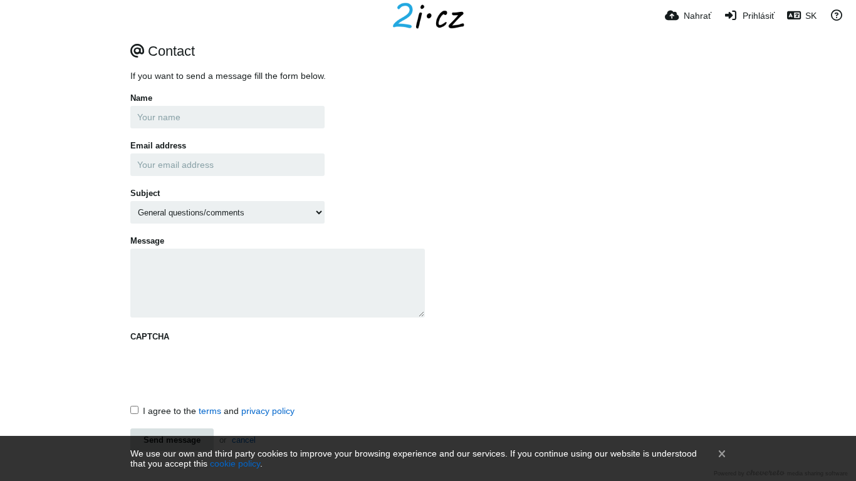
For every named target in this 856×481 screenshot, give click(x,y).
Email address (158, 145)
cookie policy (235, 463)
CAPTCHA (149, 336)
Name (141, 98)
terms (210, 411)
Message (147, 241)
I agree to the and (219, 411)
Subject (145, 193)
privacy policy (268, 411)
